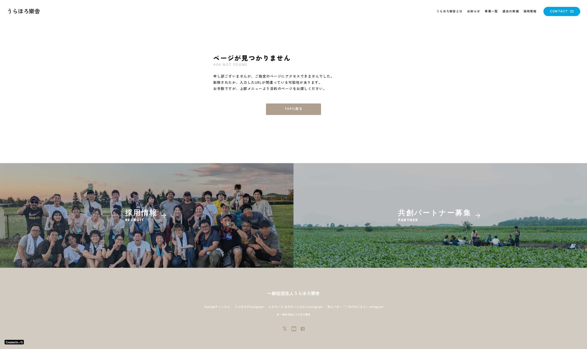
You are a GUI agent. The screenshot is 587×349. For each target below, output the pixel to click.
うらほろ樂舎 (23, 11)
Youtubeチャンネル (217, 307)
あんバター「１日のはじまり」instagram (355, 307)
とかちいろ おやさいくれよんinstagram (296, 307)
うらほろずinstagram (249, 307)
